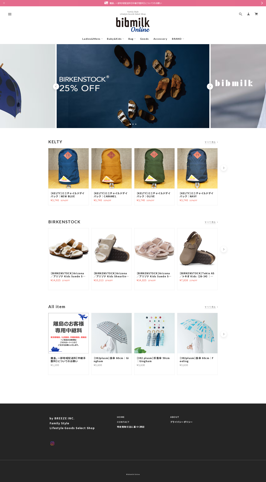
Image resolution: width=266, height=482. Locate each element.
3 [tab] (135, 124)
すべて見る (210, 142)
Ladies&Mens (91, 38)
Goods (144, 38)
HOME (121, 417)
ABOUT (174, 417)
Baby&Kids (114, 38)
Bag (130, 38)
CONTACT (123, 422)
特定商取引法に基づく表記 (131, 427)
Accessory (160, 38)
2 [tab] (133, 124)
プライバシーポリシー (181, 422)
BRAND (177, 38)
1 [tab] (130, 124)
